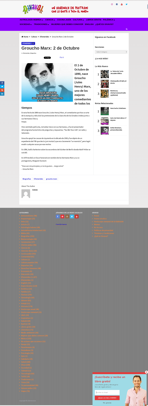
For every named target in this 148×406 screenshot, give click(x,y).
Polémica (108, 20)
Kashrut (24, 324)
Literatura (25, 329)
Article (24, 224)
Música (24, 338)
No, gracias (107, 403)
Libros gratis (93, 20)
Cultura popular (27, 262)
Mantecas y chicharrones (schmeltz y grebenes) (118, 93)
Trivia (23, 382)
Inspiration (25, 318)
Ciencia (49, 20)
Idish (23, 315)
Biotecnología (27, 239)
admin (35, 190)
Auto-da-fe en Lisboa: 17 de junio (118, 119)
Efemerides (27, 43)
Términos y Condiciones (104, 233)
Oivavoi (33, 401)
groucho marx (51, 179)
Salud (23, 362)
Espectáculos (26, 286)
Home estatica (100, 218)
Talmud (24, 370)
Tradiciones (40, 24)
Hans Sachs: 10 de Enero (118, 108)
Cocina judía (64, 20)
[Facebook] (57, 216)
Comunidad (25, 256)
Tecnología (26, 373)
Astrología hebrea (30, 20)
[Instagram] (67, 216)
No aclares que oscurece (31, 341)
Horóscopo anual (28, 309)
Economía (25, 271)
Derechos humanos (29, 268)
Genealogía (26, 297)
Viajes (23, 391)
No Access (98, 227)
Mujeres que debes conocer (67, 24)
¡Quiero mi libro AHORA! (107, 398)
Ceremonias (26, 242)
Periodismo (25, 350)
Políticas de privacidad (103, 230)
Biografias (33, 53)
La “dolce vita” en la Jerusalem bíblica (116, 72)
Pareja (23, 344)
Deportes (25, 265)
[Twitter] (72, 216)
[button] (112, 379)
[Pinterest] (62, 216)
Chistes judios (27, 245)
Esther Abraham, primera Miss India (116, 129)
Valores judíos (27, 388)
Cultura (77, 20)
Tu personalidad (28, 385)
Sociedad (25, 24)
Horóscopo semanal (29, 312)
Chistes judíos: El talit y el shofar (118, 82)
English (89, 24)
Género (24, 300)
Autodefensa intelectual (31, 230)
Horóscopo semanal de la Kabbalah (109, 221)
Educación (25, 274)
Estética (24, 289)
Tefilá (23, 376)
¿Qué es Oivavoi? (104, 24)
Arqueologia (26, 218)
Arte (23, 221)
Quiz (23, 356)
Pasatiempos (26, 347)
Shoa (23, 365)
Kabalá (24, 321)
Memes (97, 224)
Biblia (23, 233)
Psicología (25, 353)
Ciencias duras (27, 251)
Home (96, 215)
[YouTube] (77, 216)
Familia (24, 291)
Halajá (23, 303)
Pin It (62, 57)
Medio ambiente (28, 332)
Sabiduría (25, 359)
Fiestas (24, 294)
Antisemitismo (27, 215)
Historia (24, 306)
